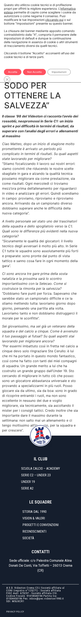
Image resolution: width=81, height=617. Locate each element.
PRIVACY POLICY (15, 612)
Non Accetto (34, 71)
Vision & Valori (33, 518)
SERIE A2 (27, 488)
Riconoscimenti (34, 531)
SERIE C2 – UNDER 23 (36, 475)
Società (28, 538)
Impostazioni (59, 71)
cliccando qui (54, 19)
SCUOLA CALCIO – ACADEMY (40, 468)
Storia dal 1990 (34, 512)
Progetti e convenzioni (40, 525)
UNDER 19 (28, 482)
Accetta (12, 71)
